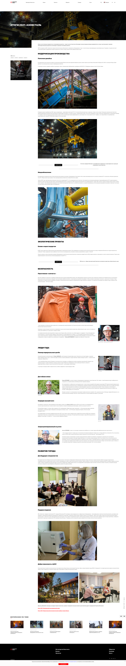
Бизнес (44, 2)
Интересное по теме (19, 617)
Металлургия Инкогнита (30, 2)
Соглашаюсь (63, 664)
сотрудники (25, 57)
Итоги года (13, 21)
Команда (79, 2)
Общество (67, 2)
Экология (55, 2)
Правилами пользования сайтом (70, 661)
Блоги (91, 2)
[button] (121, 616)
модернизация (21, 57)
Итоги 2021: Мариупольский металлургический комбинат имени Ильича (53, 610)
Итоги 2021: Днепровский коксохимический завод (49, 608)
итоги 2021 (16, 57)
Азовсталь (12, 57)
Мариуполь (13, 55)
